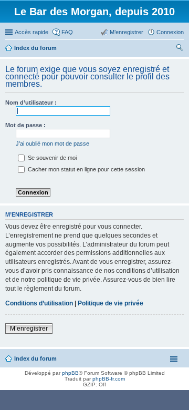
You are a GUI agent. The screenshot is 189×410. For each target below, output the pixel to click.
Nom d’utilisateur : (31, 102)
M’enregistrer (29, 328)
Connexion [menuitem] (170, 32)
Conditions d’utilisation (39, 303)
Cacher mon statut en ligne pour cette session (85, 169)
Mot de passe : (25, 125)
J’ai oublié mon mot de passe (52, 143)
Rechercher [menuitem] (179, 49)
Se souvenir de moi (51, 158)
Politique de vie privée (110, 303)
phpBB (70, 373)
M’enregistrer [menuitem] (126, 32)
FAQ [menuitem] (67, 32)
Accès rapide (31, 32)
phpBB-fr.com (108, 379)
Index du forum (35, 358)
